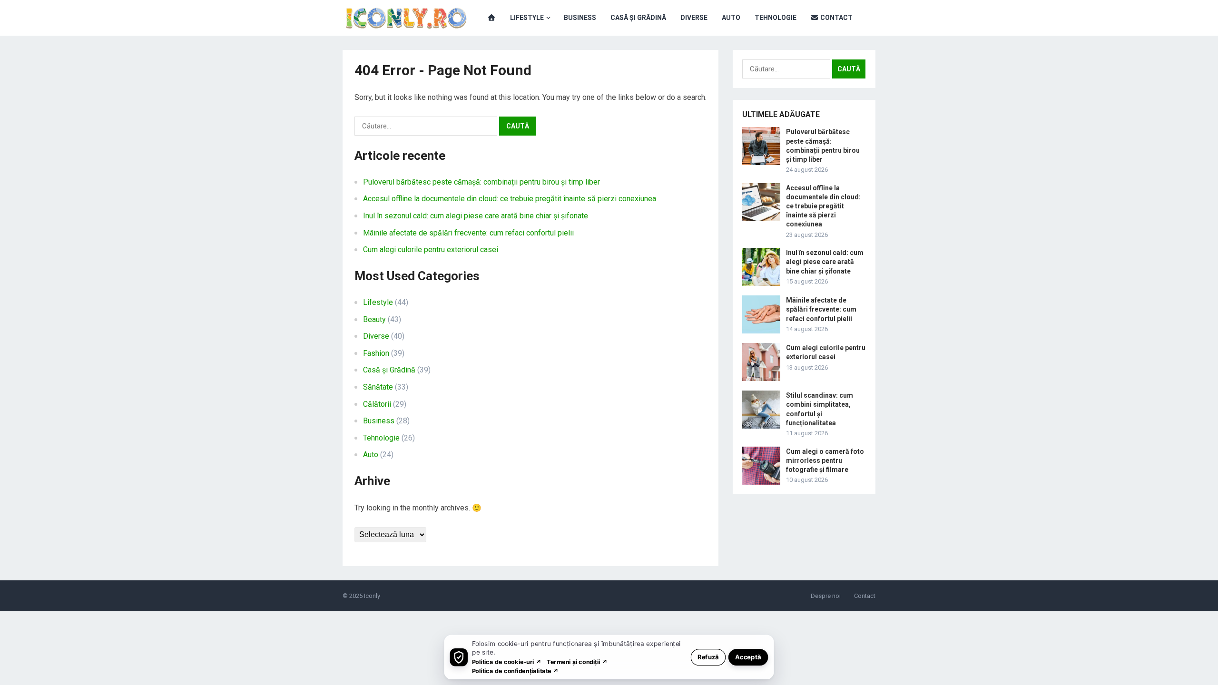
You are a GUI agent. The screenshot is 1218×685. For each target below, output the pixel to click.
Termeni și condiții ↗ (577, 661)
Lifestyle (527, 17)
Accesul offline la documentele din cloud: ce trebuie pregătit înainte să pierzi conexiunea (509, 198)
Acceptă (748, 657)
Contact (836, 17)
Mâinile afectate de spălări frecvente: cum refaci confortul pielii (468, 232)
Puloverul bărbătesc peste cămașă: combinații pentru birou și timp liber (481, 181)
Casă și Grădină (638, 17)
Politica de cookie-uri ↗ (506, 661)
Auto (731, 17)
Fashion (376, 353)
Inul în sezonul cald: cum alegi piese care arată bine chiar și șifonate (475, 215)
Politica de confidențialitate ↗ (515, 670)
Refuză (708, 657)
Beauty (374, 319)
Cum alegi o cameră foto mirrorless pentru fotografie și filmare (825, 460)
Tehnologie (775, 17)
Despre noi (826, 595)
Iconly (372, 595)
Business (580, 17)
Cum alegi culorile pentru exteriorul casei (430, 249)
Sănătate (378, 386)
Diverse (693, 17)
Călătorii (377, 404)
